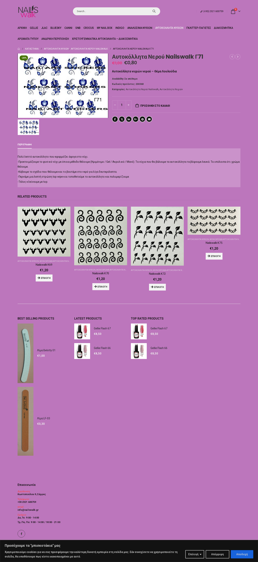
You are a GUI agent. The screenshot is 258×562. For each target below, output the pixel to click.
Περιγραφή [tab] (25, 144)
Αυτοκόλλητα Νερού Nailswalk (142, 89)
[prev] (232, 56)
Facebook (115, 119)
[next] (237, 56)
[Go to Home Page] (19, 49)
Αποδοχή (242, 554)
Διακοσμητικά (223, 27)
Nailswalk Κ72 (157, 273)
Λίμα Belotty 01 (46, 350)
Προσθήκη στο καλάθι (155, 105)
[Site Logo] (28, 11)
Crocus (88, 27)
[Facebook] (21, 533)
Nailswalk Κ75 (214, 243)
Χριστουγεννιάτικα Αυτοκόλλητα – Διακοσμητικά (105, 38)
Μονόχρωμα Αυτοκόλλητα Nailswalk (59, 261)
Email (149, 119)
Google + (136, 119)
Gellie (34, 27)
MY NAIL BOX (105, 27)
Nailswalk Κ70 (100, 273)
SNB (78, 27)
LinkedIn (129, 119)
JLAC (44, 27)
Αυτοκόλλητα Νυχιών (169, 27)
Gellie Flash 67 (102, 328)
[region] (129, 551)
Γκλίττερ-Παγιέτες (198, 27)
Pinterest (142, 119)
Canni (68, 27)
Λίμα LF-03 (43, 418)
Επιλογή (193, 554)
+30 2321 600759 (27, 502)
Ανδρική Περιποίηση (55, 38)
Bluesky (55, 27)
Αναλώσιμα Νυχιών (139, 27)
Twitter (122, 119)
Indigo (119, 27)
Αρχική (22, 27)
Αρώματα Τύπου (28, 38)
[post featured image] (44, 232)
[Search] (154, 11)
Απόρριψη (217, 554)
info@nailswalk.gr (28, 509)
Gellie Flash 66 (102, 348)
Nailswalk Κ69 (44, 264)
